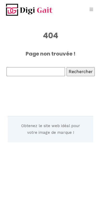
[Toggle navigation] (91, 9)
